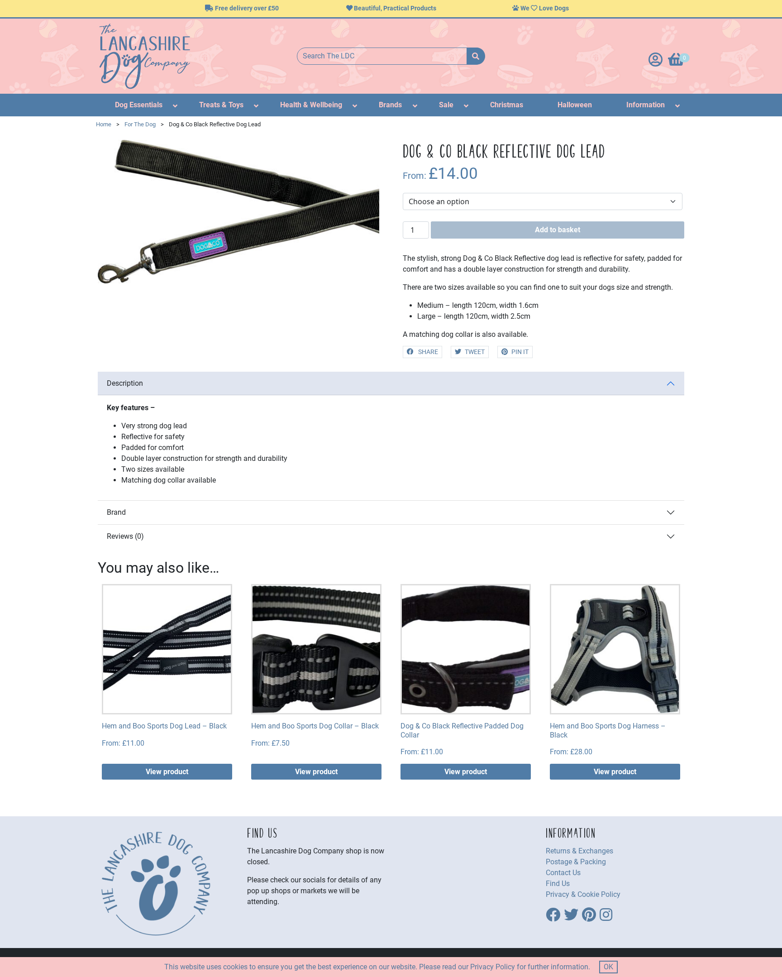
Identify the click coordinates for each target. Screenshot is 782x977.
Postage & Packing (576, 861)
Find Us (558, 883)
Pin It (520, 352)
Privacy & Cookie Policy (583, 894)
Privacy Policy (492, 967)
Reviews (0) (125, 536)
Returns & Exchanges (579, 851)
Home (103, 124)
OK (608, 967)
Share (427, 352)
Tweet (475, 352)
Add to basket (557, 229)
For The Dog (140, 124)
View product (167, 771)
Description (125, 383)
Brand (116, 512)
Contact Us (563, 872)
